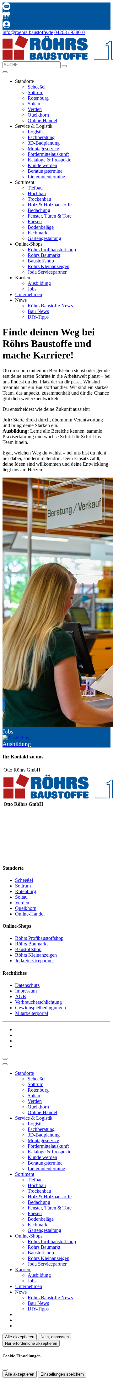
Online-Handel (42, 120)
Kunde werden (42, 165)
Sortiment (24, 1174)
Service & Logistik (33, 1118)
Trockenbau (39, 199)
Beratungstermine (45, 171)
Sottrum (35, 92)
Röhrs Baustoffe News (50, 305)
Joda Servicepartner (47, 272)
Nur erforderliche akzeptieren (31, 1343)
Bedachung (39, 210)
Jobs (32, 288)
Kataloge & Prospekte (49, 159)
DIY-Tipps (38, 317)
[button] (5, 72)
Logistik (36, 131)
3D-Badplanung (44, 143)
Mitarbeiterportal (31, 1013)
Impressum (26, 990)
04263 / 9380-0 (69, 32)
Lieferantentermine (46, 176)
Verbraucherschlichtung (38, 1002)
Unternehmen (28, 294)
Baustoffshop (41, 260)
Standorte (24, 1073)
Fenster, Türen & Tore (50, 216)
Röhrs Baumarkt (44, 255)
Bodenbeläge (41, 227)
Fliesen (35, 221)
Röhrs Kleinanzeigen (48, 266)
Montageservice (43, 148)
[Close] (5, 1064)
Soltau (34, 103)
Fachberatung (41, 137)
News (21, 1292)
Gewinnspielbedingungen (40, 1007)
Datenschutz (27, 985)
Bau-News (38, 311)
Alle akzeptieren (19, 1336)
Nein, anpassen (54, 1336)
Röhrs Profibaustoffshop (52, 249)
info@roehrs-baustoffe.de (28, 32)
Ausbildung (39, 283)
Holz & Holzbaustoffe (50, 204)
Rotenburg (38, 98)
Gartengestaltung (44, 238)
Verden (35, 109)
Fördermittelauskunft (48, 154)
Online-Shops (28, 1235)
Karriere (23, 1269)
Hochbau (37, 193)
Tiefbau (35, 187)
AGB (20, 996)
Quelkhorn (38, 115)
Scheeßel (37, 86)
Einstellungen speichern (62, 1374)
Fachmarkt (38, 232)
